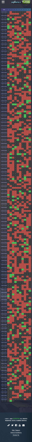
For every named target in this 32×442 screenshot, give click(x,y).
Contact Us (16, 435)
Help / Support (16, 430)
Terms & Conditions (16, 432)
